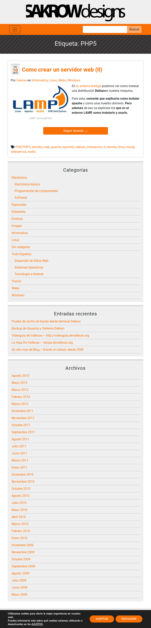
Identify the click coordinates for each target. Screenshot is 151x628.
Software (21, 197)
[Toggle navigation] (14, 29)
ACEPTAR (102, 619)
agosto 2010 (20, 496)
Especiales (19, 205)
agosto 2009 (20, 573)
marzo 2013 (20, 390)
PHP (18, 147)
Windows (73, 80)
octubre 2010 (21, 489)
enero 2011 (19, 467)
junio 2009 (19, 587)
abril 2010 (19, 517)
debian (80, 147)
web (47, 147)
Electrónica (19, 177)
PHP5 (26, 147)
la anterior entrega (88, 86)
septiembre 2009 (23, 566)
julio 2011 (19, 446)
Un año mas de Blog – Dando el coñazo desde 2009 (48, 349)
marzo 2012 (20, 404)
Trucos (16, 281)
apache (56, 147)
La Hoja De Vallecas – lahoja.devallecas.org (42, 342)
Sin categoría (21, 247)
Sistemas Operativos (29, 267)
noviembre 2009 (23, 552)
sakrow (22, 80)
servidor (37, 147)
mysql (130, 147)
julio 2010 (19, 503)
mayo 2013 (19, 383)
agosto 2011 (20, 439)
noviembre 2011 (23, 418)
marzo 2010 (20, 524)
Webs (62, 80)
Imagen (17, 226)
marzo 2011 (20, 460)
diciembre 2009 (22, 545)
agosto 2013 (20, 376)
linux (121, 147)
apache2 (69, 147)
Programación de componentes (36, 191)
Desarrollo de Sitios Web (31, 261)
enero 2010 (19, 538)
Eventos (17, 219)
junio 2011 (19, 453)
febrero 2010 (21, 531)
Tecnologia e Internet (29, 274)
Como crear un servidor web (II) (62, 69)
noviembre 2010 (23, 481)
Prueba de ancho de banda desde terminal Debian (46, 321)
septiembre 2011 (23, 432)
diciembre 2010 (22, 474)
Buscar (134, 29)
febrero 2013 (21, 397)
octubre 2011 (21, 425)
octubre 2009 (21, 559)
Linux (53, 80)
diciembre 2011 (22, 411)
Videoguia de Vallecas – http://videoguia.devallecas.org (50, 335)
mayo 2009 (19, 594)
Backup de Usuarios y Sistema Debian (38, 328)
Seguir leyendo (75, 131)
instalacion (94, 147)
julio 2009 (19, 580)
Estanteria (19, 212)
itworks (112, 147)
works (32, 152)
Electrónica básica (27, 184)
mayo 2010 (19, 510)
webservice (18, 152)
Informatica (40, 80)
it (104, 147)
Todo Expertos (21, 254)
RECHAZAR (129, 619)
